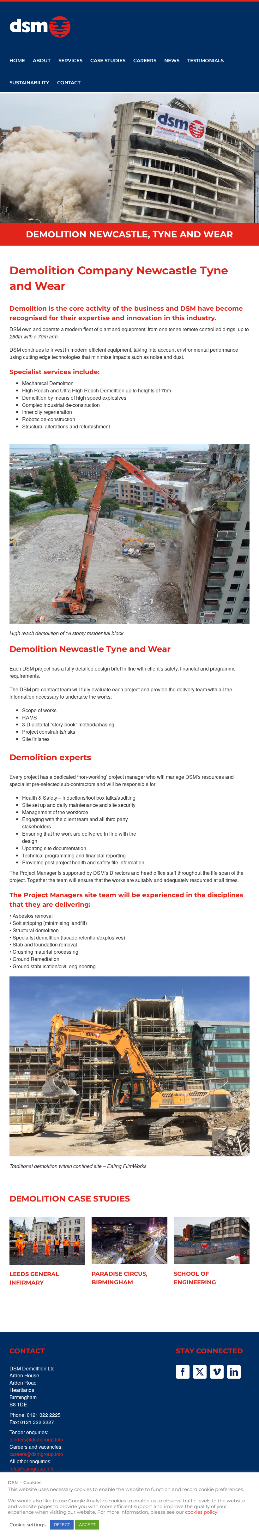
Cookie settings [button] (27, 1525)
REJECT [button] (62, 1524)
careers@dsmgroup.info (36, 1454)
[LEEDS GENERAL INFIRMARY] (47, 1241)
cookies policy (201, 1512)
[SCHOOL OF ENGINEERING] (212, 1240)
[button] (14, 1252)
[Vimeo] (217, 1372)
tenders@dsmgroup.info (36, 1439)
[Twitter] (200, 1372)
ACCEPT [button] (87, 1524)
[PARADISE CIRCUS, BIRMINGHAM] (129, 1240)
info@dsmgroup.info (32, 1468)
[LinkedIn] (234, 1372)
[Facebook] (183, 1372)
